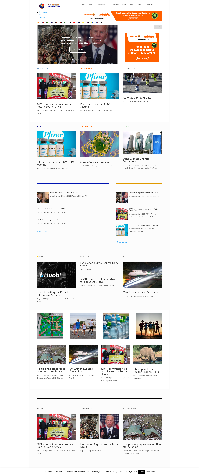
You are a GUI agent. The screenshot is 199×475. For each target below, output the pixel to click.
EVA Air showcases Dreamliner (141, 292)
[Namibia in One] (97, 23)
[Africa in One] (101, 23)
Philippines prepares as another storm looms (51, 370)
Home (83, 5)
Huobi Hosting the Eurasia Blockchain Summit (53, 294)
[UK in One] (56, 23)
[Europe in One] (92, 23)
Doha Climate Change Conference (136, 160)
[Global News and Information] (38, 23)
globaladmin (56, 196)
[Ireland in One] (65, 23)
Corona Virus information (95, 162)
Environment (144, 165)
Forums (43, 17)
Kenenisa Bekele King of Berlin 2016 (51, 209)
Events (49, 110)
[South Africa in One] (47, 23)
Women (40, 113)
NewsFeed (65, 212)
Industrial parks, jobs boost (48, 220)
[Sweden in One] (83, 23)
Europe (58, 299)
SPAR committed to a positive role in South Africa (55, 105)
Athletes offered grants (137, 97)
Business (51, 299)
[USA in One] (43, 23)
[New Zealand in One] (52, 23)
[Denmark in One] (70, 23)
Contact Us (150, 5)
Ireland (125, 168)
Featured (56, 110)
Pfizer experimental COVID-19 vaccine (98, 105)
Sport (131, 5)
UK (151, 168)
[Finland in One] (79, 23)
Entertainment (102, 5)
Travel (152, 296)
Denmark (136, 165)
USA (110, 110)
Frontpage (43, 12)
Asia (135, 296)
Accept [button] (141, 472)
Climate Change (58, 375)
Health (124, 5)
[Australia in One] (88, 23)
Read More (77, 49)
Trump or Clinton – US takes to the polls (64, 193)
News (90, 5)
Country (138, 5)
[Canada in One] (61, 23)
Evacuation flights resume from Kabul (77, 37)
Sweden (146, 168)
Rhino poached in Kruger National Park (146, 370)
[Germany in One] (74, 23)
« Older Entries (42, 231)
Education (115, 5)
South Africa (112, 166)
